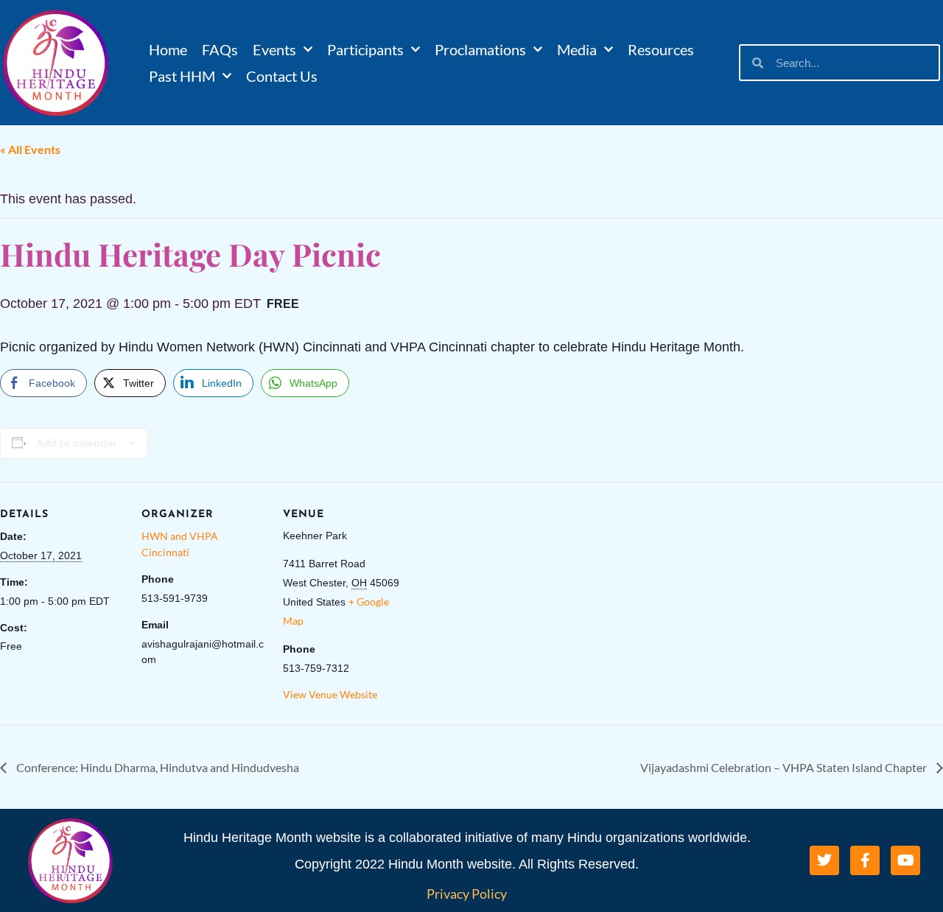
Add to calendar (76, 443)
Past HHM (182, 76)
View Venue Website (330, 694)
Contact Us (282, 76)
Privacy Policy (467, 893)
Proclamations (480, 49)
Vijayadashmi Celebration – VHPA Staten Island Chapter (784, 767)
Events (274, 49)
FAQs (220, 49)
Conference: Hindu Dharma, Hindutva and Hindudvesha (156, 767)
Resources (661, 49)
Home (168, 49)
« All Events (30, 149)
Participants (365, 49)
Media (577, 49)
